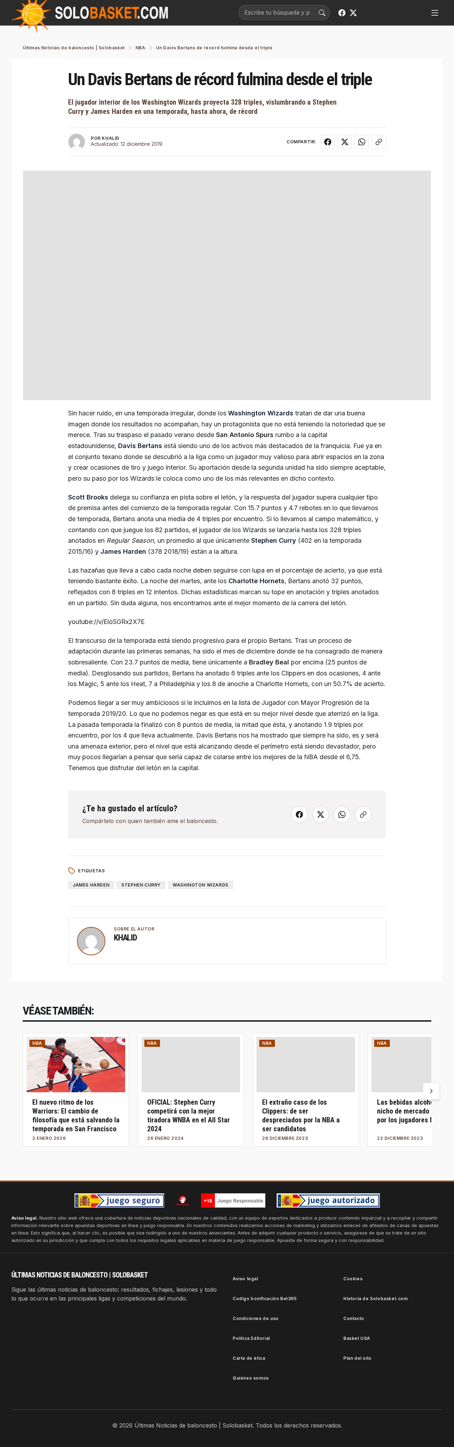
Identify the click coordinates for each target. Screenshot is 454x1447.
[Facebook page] (341, 12)
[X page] (353, 12)
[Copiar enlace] (379, 142)
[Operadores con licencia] (328, 1200)
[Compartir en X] (345, 142)
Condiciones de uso (256, 1318)
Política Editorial (251, 1338)
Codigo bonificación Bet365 (265, 1298)
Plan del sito (357, 1358)
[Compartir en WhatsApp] (362, 142)
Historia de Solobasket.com (375, 1298)
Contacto (353, 1318)
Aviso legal (245, 1278)
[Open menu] (435, 13)
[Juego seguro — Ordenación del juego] (119, 1200)
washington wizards (200, 885)
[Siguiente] (431, 1091)
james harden (91, 885)
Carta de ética (249, 1358)
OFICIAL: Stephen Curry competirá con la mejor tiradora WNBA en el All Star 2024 (188, 1115)
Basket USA (356, 1338)
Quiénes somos (251, 1378)
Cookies (352, 1278)
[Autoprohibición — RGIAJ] (183, 1200)
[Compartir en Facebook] (328, 142)
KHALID (111, 138)
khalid (125, 938)
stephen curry (141, 885)
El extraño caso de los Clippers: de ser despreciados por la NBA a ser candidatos (301, 1115)
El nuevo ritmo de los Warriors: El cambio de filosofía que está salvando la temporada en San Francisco (76, 1115)
